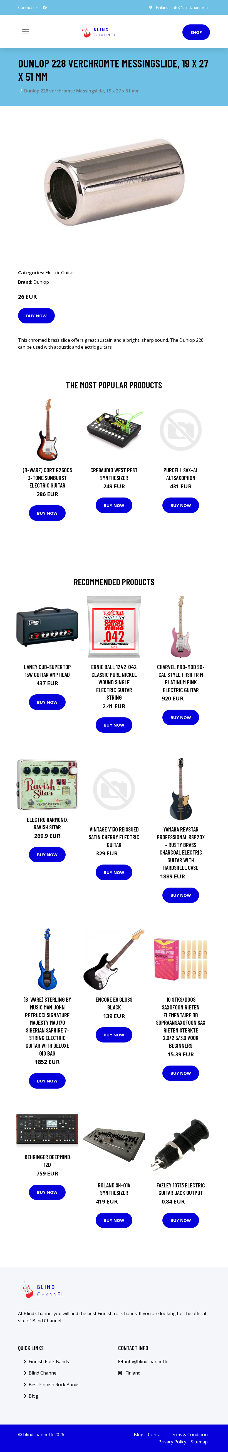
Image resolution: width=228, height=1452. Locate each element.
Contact (156, 1434)
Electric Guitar (59, 273)
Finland (162, 7)
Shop (196, 32)
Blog (33, 1396)
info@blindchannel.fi (190, 7)
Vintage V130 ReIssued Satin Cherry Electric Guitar (114, 837)
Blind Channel (43, 1373)
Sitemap (199, 1442)
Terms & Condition (188, 1434)
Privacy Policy (172, 1442)
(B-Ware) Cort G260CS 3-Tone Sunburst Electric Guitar (47, 477)
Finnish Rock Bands (49, 1361)
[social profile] (45, 7)
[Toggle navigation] (25, 31)
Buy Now (36, 315)
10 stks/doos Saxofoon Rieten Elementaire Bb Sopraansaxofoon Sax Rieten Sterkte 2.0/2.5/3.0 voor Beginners (180, 1022)
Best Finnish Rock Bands (54, 1384)
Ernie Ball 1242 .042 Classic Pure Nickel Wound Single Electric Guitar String (114, 682)
